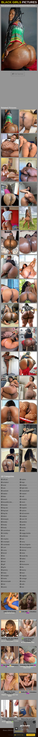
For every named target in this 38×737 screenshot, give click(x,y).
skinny (23, 550)
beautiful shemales (9, 502)
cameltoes (6, 530)
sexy (23, 542)
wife (22, 584)
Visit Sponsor (18, 74)
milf (22, 496)
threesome (25, 564)
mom (23, 502)
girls (4, 567)
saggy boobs (25, 533)
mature (23, 493)
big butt (5, 510)
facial (5, 553)
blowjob (5, 519)
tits (22, 567)
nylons (23, 510)
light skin (24, 488)
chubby (5, 533)
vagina (23, 576)
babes (5, 493)
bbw (4, 496)
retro (23, 530)
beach (5, 499)
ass (4, 488)
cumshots (6, 544)
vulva (23, 581)
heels (5, 578)
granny (5, 570)
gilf (4, 564)
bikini (5, 516)
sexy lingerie (25, 544)
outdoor (24, 516)
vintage (24, 578)
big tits (5, 513)
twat (22, 573)
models (24, 499)
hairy (4, 573)
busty (5, 527)
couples (5, 539)
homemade (7, 581)
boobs (5, 522)
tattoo (23, 559)
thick (23, 561)
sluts (23, 553)
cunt (4, 547)
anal (4, 485)
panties (24, 522)
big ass (5, 508)
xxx (22, 587)
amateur (6, 482)
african (5, 479)
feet (4, 559)
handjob (6, 576)
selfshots (24, 536)
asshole (5, 491)
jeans (5, 587)
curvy (5, 550)
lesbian (24, 485)
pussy (23, 527)
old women (25, 513)
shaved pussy (26, 547)
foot (4, 561)
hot (4, 584)
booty (5, 525)
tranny (23, 570)
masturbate (25, 491)
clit (4, 536)
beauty (5, 505)
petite (23, 525)
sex (22, 539)
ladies (23, 479)
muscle (24, 505)
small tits (24, 556)
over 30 (24, 519)
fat (4, 556)
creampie (6, 542)
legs (23, 482)
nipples (24, 508)
